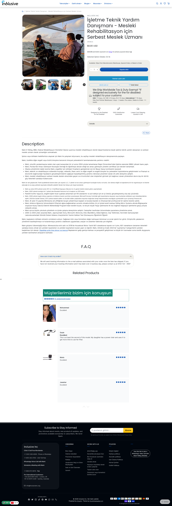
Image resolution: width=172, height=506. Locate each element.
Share (147, 133)
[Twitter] (32, 499)
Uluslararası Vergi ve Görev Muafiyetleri (74, 463)
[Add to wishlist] (1, 279)
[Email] (52, 499)
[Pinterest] (42, 499)
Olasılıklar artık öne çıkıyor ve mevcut (53, 230)
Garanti (67, 470)
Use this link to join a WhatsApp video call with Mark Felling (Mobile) (140, 453)
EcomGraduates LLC (96, 501)
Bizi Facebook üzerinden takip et (95, 458)
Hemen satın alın (118, 79)
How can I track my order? (50, 256)
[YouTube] (46, 499)
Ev (22, 11)
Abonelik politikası (115, 457)
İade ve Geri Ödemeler (72, 467)
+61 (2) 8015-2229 (30, 479)
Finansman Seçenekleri (72, 457)
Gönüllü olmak (91, 462)
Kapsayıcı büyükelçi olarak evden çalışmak (96, 466)
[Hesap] (161, 3)
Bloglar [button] (87, 3)
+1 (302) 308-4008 (30, 454)
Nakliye (67, 459)
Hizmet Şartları (114, 462)
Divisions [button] (107, 3)
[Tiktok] (39, 499)
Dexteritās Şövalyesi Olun (95, 454)
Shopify (79, 501)
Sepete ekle (124, 70)
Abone (128, 430)
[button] (157, 3)
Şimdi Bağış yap (92, 451)
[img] (49, 299)
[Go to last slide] (22, 84)
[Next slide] (84, 84)
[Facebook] (29, 499)
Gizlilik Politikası (114, 465)
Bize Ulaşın (68, 451)
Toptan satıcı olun (93, 469)
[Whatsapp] (49, 499)
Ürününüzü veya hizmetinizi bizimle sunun (96, 473)
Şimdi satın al (103, 85)
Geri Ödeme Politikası (116, 459)
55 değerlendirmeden (62, 299)
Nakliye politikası (114, 454)
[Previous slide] (22, 279)
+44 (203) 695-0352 (31, 477)
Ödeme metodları (71, 454)
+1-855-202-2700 (30, 458)
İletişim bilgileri (113, 451)
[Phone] (56, 499)
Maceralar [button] (97, 3)
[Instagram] (35, 499)
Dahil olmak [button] (76, 3)
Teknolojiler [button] (64, 3)
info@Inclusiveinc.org (33, 486)
